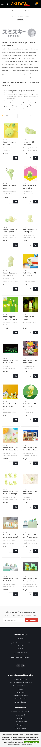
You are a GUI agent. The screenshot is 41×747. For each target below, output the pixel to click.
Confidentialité (20, 692)
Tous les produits (20, 728)
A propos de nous (21, 679)
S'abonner (32, 620)
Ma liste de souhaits (20, 721)
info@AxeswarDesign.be (21, 657)
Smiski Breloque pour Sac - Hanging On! (9, 188)
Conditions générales (20, 695)
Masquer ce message (31, 742)
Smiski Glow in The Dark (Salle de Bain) (10, 580)
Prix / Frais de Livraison (20, 686)
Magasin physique (20, 702)
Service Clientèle (20, 699)
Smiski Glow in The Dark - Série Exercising (30, 362)
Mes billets (20, 718)
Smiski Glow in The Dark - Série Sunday (30, 275)
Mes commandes (20, 715)
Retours (20, 689)
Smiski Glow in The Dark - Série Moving (10, 362)
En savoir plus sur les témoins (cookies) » (20, 744)
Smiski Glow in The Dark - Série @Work (30, 406)
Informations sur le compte (20, 712)
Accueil (13, 16)
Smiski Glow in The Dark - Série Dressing (10, 406)
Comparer (20, 725)
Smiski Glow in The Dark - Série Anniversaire (30, 188)
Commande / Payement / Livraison (20, 682)
